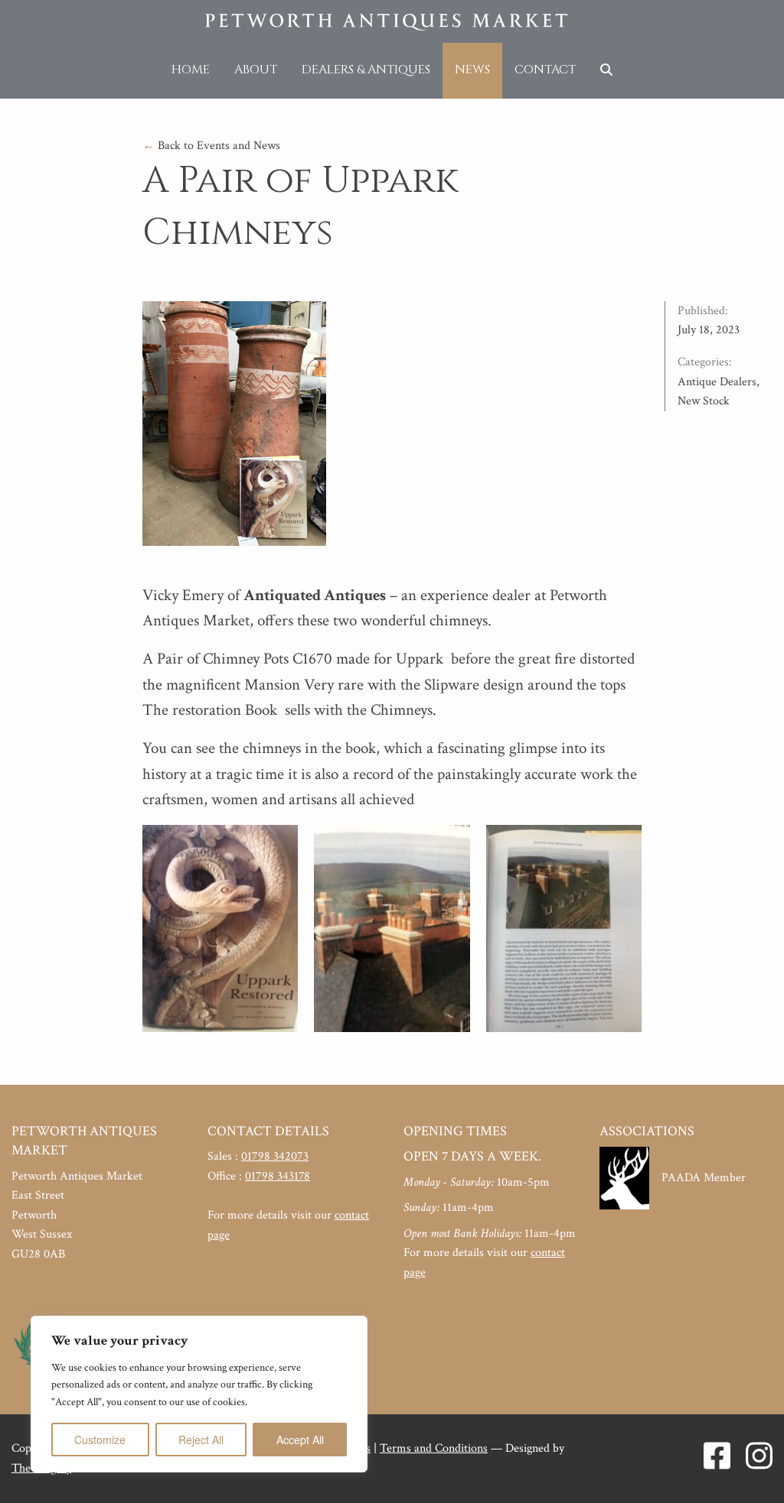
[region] (199, 1394)
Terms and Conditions (434, 1448)
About (255, 69)
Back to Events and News (211, 146)
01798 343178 (277, 1176)
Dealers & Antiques (366, 69)
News (472, 69)
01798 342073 (275, 1156)
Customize (100, 1439)
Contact (545, 69)
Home (191, 69)
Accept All (300, 1439)
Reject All (201, 1439)
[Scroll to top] (749, 1468)
